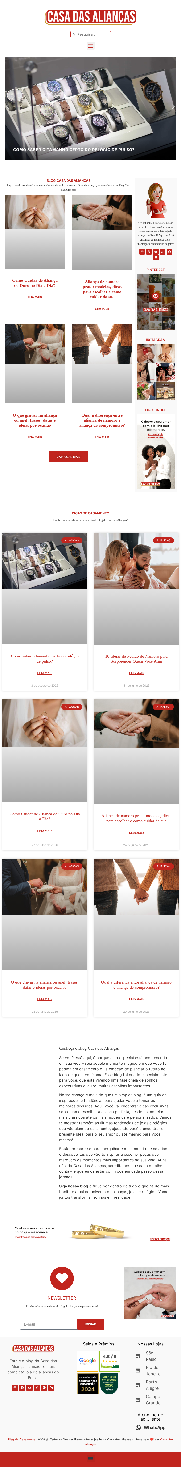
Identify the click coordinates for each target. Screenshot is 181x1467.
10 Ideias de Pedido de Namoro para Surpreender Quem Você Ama (136, 659)
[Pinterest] (149, 252)
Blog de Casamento (21, 1439)
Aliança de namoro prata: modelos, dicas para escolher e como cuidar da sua (102, 289)
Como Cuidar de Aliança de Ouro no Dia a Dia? (35, 283)
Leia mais (35, 297)
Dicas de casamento (90, 513)
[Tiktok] (162, 252)
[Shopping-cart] (156, 257)
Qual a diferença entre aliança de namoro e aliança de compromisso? (102, 420)
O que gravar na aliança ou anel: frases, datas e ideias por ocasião (35, 420)
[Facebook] (169, 252)
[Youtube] (156, 252)
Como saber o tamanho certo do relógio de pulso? (45, 659)
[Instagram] (142, 252)
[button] (91, 46)
